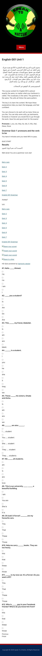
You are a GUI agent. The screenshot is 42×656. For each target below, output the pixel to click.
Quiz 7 (4, 190)
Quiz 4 (4, 176)
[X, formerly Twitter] (9, 252)
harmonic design (24, 264)
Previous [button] (5, 634)
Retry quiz (5, 162)
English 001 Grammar (10, 195)
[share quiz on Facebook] (9, 247)
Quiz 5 (4, 181)
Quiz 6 (4, 186)
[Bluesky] (9, 256)
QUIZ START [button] (6, 141)
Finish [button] (4, 636)
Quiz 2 (4, 167)
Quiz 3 (4, 172)
